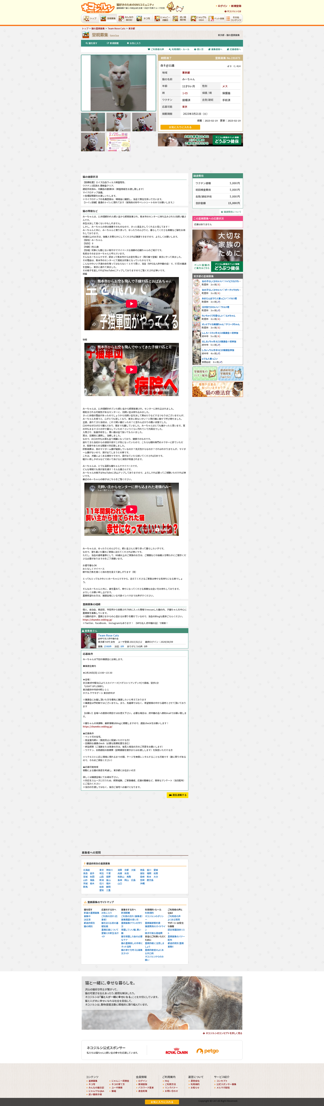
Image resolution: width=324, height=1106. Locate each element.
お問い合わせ (171, 1090)
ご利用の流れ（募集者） (132, 916)
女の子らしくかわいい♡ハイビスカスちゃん (222, 281)
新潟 (101, 880)
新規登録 (236, 6)
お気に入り (135, 43)
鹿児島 (150, 880)
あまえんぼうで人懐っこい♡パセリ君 (219, 298)
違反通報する (179, 795)
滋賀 (120, 869)
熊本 (149, 876)
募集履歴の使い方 (130, 919)
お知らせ (195, 1087)
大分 (156, 876)
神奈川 (109, 869)
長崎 (142, 876)
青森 (85, 873)
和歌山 (121, 876)
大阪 (133, 869)
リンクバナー (171, 1087)
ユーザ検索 (117, 1087)
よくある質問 (174, 919)
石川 (101, 883)
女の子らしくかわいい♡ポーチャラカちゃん (222, 289)
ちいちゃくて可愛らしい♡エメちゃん (218, 315)
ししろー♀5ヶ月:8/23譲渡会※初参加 (220, 332)
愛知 (101, 890)
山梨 (101, 876)
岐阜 (101, 886)
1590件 (108, 646)
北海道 (86, 869)
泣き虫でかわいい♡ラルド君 (215, 307)
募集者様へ (216, 49)
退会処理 (142, 1090)
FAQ (167, 1080)
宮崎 (142, 880)
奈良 (126, 873)
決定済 (87, 919)
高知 (142, 873)
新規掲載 (114, 43)
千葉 (108, 873)
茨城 (85, 883)
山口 (120, 883)
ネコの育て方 (118, 1084)
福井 (108, 883)
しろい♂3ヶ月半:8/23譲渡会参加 (218, 350)
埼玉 (101, 873)
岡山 (126, 880)
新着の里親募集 (91, 912)
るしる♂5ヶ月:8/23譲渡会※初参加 (219, 341)
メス (225, 86)
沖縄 (142, 883)
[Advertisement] (162, 162)
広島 (133, 880)
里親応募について (109, 929)
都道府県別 (89, 923)
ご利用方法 (170, 1084)
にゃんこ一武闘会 (120, 1080)
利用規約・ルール (180, 49)
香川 (149, 869)
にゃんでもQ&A (96, 1090)
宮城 (85, 876)
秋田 (92, 876)
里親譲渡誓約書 (152, 923)
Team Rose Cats (108, 635)
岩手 (92, 873)
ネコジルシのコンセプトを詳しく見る (224, 1033)
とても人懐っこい (210, 358)
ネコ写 (92, 1084)
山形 (85, 880)
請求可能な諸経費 (154, 933)
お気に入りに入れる (162, 1102)
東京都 (186, 72)
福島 (92, 880)
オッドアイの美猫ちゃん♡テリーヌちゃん (221, 324)
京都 (126, 869)
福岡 (149, 873)
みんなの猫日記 (96, 1087)
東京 (184, 106)
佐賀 (156, 873)
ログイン (222, 6)
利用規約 (149, 912)
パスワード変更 (146, 1087)
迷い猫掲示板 (95, 1094)
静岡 (108, 886)
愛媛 (156, 869)
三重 (108, 890)
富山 (108, 880)
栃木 (92, 883)
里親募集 (93, 1080)
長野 (108, 876)
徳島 (142, 869)
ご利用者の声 (157, 49)
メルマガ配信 (223, 1087)
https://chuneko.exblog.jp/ (97, 619)
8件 (122, 646)
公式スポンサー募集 (226, 1084)
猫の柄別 (88, 926)
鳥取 (129, 876)
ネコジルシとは (234, 11)
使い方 (200, 49)
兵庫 (120, 873)
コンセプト (222, 1080)
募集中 (87, 916)
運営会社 (195, 1080)
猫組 (114, 1090)
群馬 (85, 886)
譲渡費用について (232, 211)
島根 (120, 880)
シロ (185, 93)
